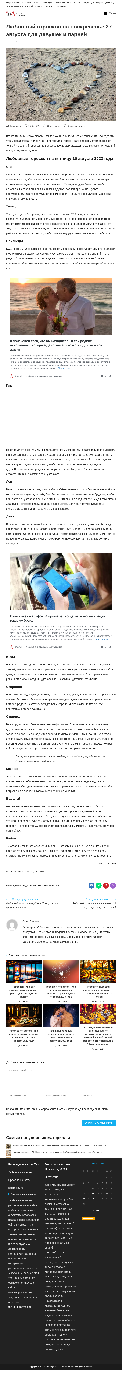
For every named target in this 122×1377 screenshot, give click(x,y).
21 (102, 1193)
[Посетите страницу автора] (12, 924)
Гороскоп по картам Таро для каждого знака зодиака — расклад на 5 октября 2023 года (61, 991)
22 (107, 1193)
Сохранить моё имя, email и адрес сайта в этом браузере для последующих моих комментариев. (57, 1111)
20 (98, 1193)
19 (93, 1193)
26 (93, 1198)
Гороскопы (15, 41)
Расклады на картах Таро (24, 1164)
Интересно (51, 1177)
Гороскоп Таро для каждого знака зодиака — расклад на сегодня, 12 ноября (98, 991)
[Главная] (7, 41)
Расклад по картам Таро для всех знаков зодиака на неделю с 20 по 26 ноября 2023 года (23, 1036)
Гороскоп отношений (102, 145)
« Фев (96, 1210)
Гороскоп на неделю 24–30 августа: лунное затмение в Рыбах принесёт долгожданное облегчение (57, 1152)
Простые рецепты (19, 1180)
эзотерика (39, 872)
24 (84, 1198)
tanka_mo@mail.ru (19, 1306)
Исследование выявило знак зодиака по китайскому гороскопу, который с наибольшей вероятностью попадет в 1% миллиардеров (98, 1035)
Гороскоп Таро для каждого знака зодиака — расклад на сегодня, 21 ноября (24, 991)
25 (88, 1198)
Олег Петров (54, 126)
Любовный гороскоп (23, 872)
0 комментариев (76, 126)
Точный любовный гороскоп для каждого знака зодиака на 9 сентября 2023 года (61, 1036)
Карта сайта (15, 1187)
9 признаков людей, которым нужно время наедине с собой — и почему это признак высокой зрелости (59, 1145)
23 (111, 1193)
